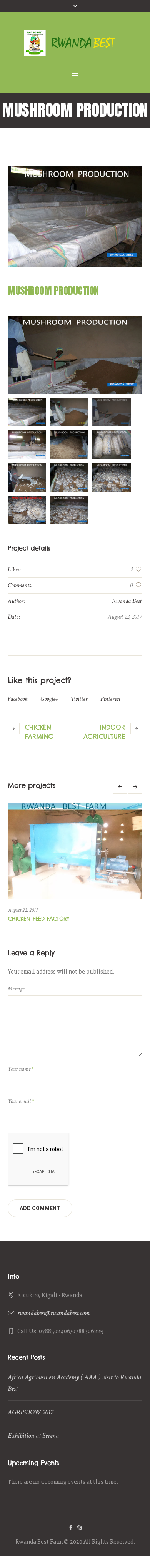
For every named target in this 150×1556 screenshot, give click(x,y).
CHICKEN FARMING (39, 731)
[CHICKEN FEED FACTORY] (75, 851)
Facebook (18, 699)
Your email (21, 1101)
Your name (20, 1069)
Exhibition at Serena (33, 1435)
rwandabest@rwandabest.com (53, 1313)
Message (16, 988)
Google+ (49, 699)
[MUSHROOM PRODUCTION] (75, 216)
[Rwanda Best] (75, 43)
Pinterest (110, 699)
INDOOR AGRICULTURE (104, 731)
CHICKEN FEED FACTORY (38, 918)
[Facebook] (71, 1527)
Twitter (79, 699)
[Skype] (79, 1527)
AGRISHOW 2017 (30, 1412)
